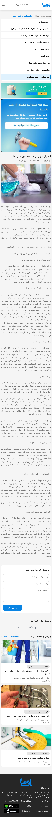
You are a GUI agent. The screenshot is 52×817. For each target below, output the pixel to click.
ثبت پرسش (12, 608)
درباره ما (45, 801)
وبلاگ (29, 806)
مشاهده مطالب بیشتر (11, 636)
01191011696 (25, 5)
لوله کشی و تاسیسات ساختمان (37, 712)
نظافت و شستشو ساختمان (38, 667)
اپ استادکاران (26, 811)
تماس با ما (44, 806)
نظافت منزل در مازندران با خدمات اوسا (34, 758)
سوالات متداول (25, 801)
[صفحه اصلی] (46, 4)
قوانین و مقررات (42, 811)
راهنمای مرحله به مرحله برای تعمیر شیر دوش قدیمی (28, 716)
